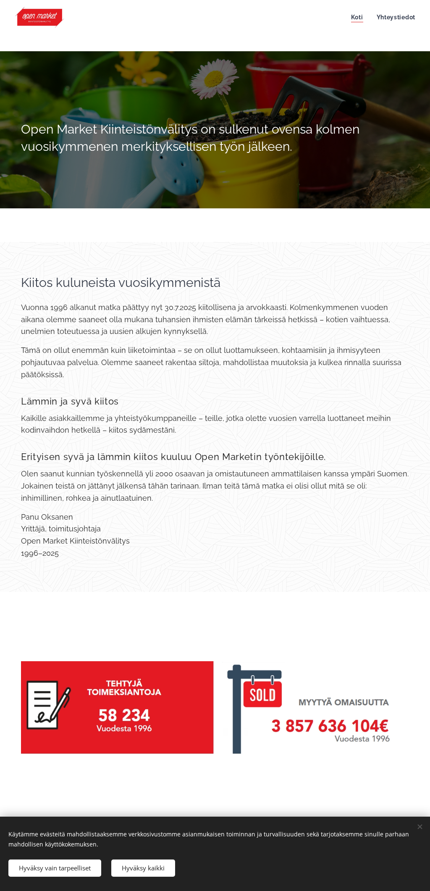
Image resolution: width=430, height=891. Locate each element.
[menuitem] (359, 17)
